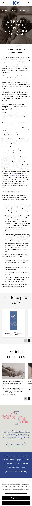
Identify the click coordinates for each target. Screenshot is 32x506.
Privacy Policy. (25, 489)
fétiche (15, 135)
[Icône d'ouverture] (28, 3)
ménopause (7, 163)
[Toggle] (3, 3)
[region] (16, 492)
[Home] (16, 3)
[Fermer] (30, 480)
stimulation (9, 185)
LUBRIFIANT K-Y (18, 179)
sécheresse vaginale (17, 175)
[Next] (29, 340)
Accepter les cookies (16, 498)
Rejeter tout (16, 502)
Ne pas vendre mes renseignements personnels (16, 493)
